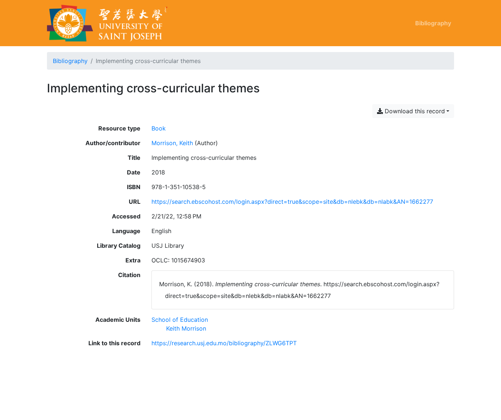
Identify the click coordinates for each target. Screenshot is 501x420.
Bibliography (433, 23)
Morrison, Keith (172, 143)
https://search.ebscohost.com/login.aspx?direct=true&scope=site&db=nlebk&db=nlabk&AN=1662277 (292, 201)
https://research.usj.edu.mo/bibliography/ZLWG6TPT (224, 343)
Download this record (414, 111)
